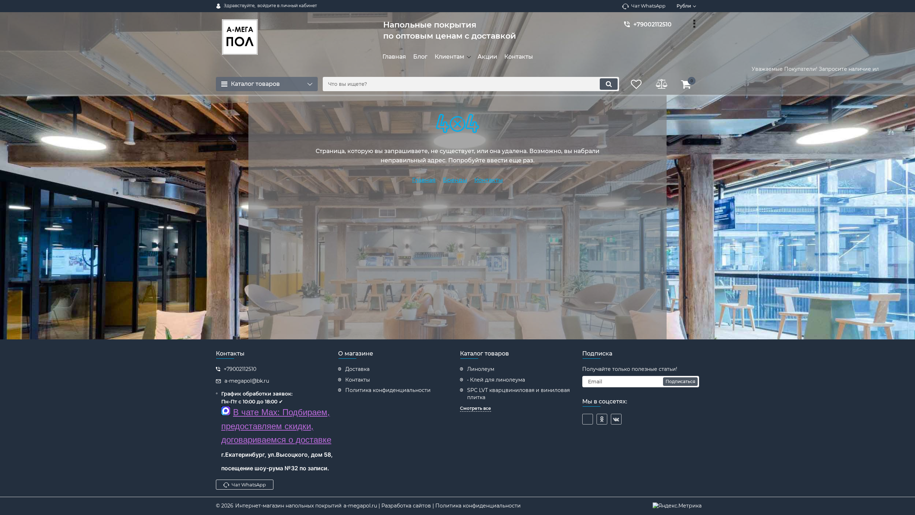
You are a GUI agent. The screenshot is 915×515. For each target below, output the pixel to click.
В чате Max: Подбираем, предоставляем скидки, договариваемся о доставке (276, 426)
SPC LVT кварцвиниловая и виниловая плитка (518, 394)
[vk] (616, 419)
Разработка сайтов (406, 505)
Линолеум (480, 369)
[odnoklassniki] (602, 419)
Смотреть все (475, 408)
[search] (609, 84)
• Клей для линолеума (496, 380)
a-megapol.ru (360, 505)
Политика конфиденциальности (478, 505)
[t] (587, 419)
